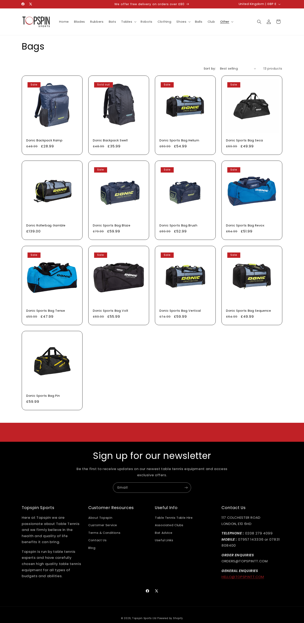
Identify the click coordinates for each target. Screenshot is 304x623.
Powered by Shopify (170, 618)
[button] (128, 21)
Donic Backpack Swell (110, 140)
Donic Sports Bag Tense (45, 310)
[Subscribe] (186, 487)
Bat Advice (163, 533)
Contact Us (97, 540)
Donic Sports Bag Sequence (248, 310)
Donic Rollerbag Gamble (46, 225)
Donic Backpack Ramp (44, 140)
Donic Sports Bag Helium (179, 140)
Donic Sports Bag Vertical (180, 310)
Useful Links (164, 540)
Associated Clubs (169, 525)
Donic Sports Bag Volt (110, 310)
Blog (92, 548)
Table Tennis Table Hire (174, 518)
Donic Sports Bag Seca (244, 140)
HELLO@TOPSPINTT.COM (242, 576)
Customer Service (102, 525)
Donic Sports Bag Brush (178, 225)
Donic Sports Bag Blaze (111, 225)
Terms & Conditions (104, 533)
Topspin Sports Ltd (144, 618)
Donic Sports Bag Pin (43, 396)
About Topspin (100, 518)
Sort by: (210, 68)
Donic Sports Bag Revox (245, 225)
